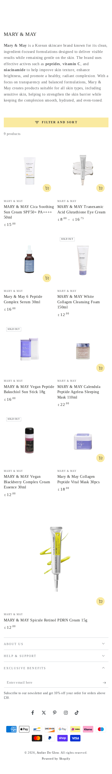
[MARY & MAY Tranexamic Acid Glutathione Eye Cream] (82, 170)
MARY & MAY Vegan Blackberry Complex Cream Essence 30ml (27, 482)
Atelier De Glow (48, 752)
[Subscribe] (105, 682)
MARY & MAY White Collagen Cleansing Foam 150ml (78, 302)
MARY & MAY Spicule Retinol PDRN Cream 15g (46, 620)
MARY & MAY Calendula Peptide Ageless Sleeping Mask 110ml (79, 392)
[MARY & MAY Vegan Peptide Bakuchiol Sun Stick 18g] (29, 350)
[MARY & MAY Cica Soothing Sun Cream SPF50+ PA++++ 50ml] (29, 170)
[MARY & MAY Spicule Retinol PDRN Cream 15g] (56, 557)
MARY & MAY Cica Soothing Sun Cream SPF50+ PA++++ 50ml (29, 212)
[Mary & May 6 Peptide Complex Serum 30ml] (29, 260)
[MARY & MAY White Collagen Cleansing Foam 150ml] (82, 260)
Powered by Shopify (56, 758)
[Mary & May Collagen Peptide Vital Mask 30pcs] (82, 440)
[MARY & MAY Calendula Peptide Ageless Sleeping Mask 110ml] (82, 350)
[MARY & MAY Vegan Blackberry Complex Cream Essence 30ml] (29, 440)
